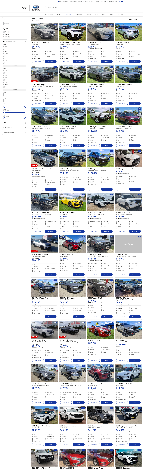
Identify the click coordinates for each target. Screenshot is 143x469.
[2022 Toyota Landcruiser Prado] (128, 415)
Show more (15, 65)
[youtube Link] (122, 1)
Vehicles (59, 14)
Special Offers (79, 14)
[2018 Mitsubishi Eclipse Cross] (44, 158)
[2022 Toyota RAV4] (100, 288)
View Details (38, 61)
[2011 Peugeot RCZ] (100, 330)
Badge (4, 92)
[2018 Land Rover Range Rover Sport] (72, 32)
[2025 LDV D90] (128, 244)
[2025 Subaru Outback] (72, 74)
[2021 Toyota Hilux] (100, 202)
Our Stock (68, 14)
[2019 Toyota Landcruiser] (100, 158)
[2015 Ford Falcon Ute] (44, 288)
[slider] (4, 107)
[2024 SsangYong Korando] (100, 373)
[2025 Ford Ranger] (72, 158)
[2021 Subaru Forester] (44, 244)
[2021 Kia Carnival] (128, 32)
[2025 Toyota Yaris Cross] (44, 415)
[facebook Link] (120, 1)
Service (89, 14)
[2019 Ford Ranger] (128, 288)
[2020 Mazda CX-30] (100, 32)
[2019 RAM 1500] (72, 373)
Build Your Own (49, 14)
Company (120, 14)
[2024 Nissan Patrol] (128, 202)
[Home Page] (31, 7)
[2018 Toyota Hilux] (100, 244)
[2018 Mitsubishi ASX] (72, 458)
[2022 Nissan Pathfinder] (44, 32)
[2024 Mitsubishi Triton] (44, 330)
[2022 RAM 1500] (128, 330)
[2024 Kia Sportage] (128, 458)
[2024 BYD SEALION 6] (128, 373)
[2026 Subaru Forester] (72, 415)
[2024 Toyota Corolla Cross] (128, 158)
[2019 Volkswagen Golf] (44, 373)
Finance (111, 14)
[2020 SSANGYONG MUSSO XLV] (44, 458)
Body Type (5, 98)
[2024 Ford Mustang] (72, 288)
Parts (96, 14)
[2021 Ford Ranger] (44, 74)
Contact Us (50, 61)
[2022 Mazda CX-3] (72, 244)
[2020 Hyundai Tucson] (100, 458)
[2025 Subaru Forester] (100, 74)
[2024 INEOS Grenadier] (44, 202)
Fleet (103, 14)
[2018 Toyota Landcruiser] (100, 116)
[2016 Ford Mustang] (72, 202)
